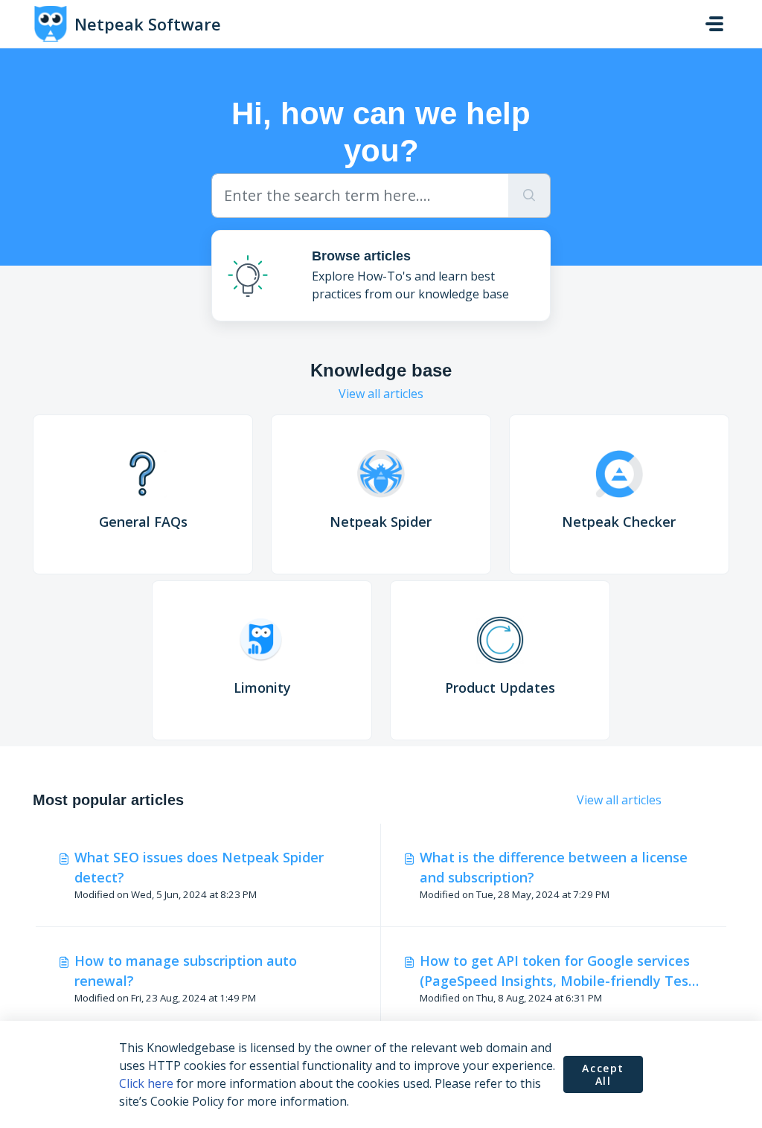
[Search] (529, 195)
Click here (146, 1083)
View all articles (381, 393)
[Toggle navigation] (714, 23)
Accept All (603, 1075)
